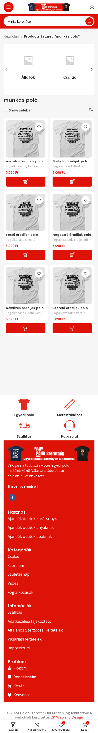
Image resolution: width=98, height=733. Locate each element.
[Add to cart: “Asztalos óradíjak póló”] (25, 182)
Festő (31, 240)
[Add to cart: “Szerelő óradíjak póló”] (72, 328)
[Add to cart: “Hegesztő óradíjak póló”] (72, 255)
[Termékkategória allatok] (28, 65)
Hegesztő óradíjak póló (72, 234)
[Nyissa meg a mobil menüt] (8, 7)
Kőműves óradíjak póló (25, 308)
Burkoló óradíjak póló (70, 161)
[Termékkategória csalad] (70, 65)
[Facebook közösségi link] (12, 497)
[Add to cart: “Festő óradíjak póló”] (25, 255)
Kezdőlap (12, 36)
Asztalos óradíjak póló (24, 161)
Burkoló (79, 166)
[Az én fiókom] (92, 7)
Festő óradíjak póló (22, 234)
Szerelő (79, 313)
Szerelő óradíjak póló (70, 308)
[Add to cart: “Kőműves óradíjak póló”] (25, 328)
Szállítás (24, 436)
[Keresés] (89, 21)
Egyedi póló (24, 415)
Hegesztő (81, 240)
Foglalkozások (16, 166)
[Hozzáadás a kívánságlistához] (39, 127)
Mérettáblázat (69, 415)
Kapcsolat (69, 436)
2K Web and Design (67, 717)
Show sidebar (20, 110)
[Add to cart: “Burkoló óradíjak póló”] (72, 182)
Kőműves (34, 313)
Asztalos (34, 166)
